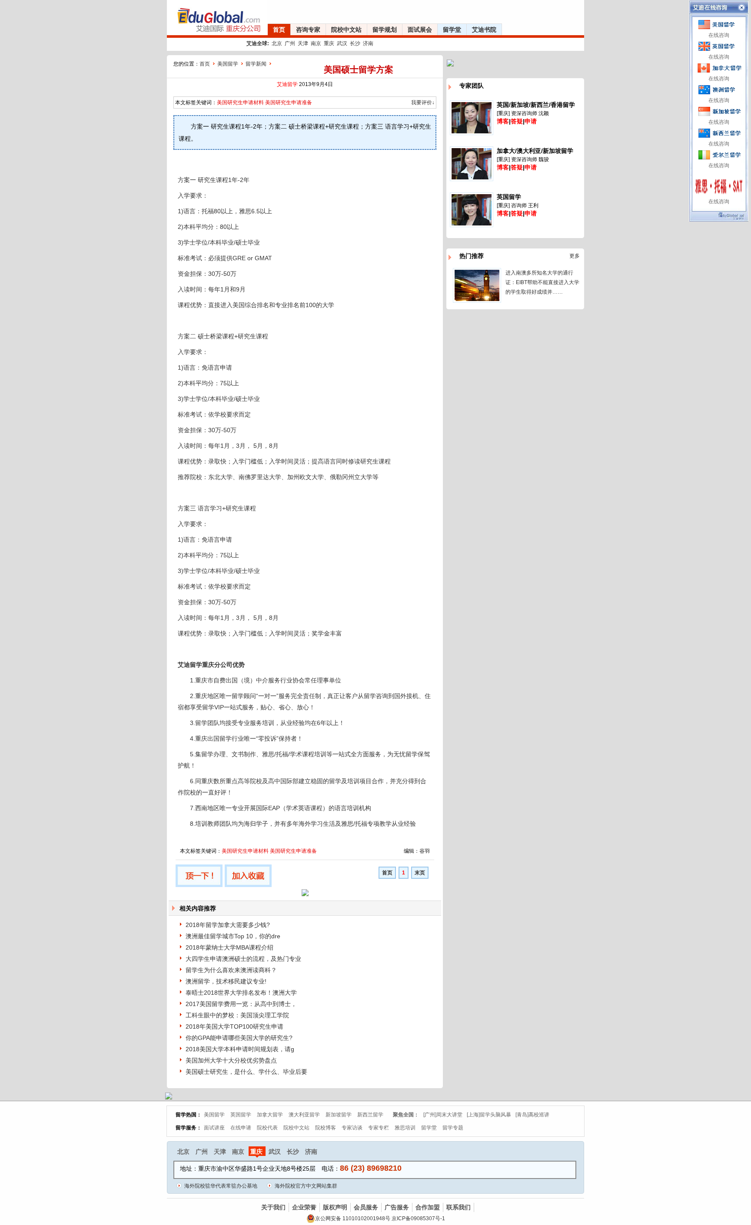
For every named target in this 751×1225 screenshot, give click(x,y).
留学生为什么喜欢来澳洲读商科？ (231, 970)
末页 (420, 873)
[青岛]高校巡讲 (532, 1115)
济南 (368, 43)
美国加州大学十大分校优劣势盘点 (231, 1060)
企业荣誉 (304, 1207)
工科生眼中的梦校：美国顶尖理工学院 (237, 1015)
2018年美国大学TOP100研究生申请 (234, 1026)
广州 (290, 43)
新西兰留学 (370, 1115)
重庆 (329, 43)
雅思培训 (405, 1128)
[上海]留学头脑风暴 (489, 1115)
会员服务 (366, 1207)
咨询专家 (308, 29)
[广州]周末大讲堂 (442, 1115)
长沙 (355, 43)
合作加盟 (427, 1207)
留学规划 (384, 29)
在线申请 (240, 1128)
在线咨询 (718, 35)
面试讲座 (214, 1128)
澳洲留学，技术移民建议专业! (226, 981)
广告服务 (397, 1207)
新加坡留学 (339, 1115)
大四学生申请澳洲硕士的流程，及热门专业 (243, 958)
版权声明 (335, 1207)
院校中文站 (346, 29)
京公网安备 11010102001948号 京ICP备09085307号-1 (380, 1218)
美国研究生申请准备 (288, 102)
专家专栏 (378, 1128)
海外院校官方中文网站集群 (306, 1186)
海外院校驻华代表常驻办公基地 (220, 1186)
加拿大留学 (270, 1115)
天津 (303, 43)
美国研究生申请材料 (240, 102)
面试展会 (420, 29)
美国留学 (227, 64)
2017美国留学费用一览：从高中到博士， (241, 1003)
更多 (574, 256)
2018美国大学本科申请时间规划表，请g (240, 1049)
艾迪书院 (484, 29)
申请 (531, 121)
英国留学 (240, 1115)
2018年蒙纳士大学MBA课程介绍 (229, 947)
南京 (316, 43)
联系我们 (458, 1207)
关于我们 (273, 1207)
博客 (503, 121)
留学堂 (452, 29)
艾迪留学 (287, 84)
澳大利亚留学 (304, 1115)
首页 (279, 29)
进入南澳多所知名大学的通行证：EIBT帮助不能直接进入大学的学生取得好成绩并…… (542, 282)
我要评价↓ (423, 102)
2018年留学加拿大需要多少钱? (228, 924)
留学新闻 (256, 64)
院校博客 (325, 1128)
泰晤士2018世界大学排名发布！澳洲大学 (241, 992)
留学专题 (452, 1128)
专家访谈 (352, 1128)
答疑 (517, 121)
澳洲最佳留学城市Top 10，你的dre (233, 936)
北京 (277, 43)
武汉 (342, 43)
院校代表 (267, 1128)
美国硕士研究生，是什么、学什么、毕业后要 (246, 1071)
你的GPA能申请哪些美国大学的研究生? (239, 1037)
